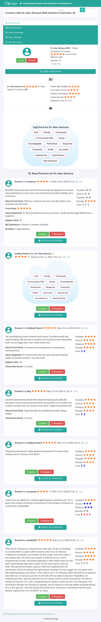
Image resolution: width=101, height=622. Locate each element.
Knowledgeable (34, 144)
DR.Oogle (7, 614)
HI (31, 614)
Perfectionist (52, 144)
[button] (93, 10)
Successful (63, 149)
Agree (43, 234)
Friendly (46, 132)
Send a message (51, 71)
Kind (36, 132)
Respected (67, 144)
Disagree (58, 234)
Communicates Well (44, 138)
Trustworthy (37, 149)
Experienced (41, 155)
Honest (62, 138)
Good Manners (58, 155)
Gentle (50, 149)
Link (80, 182)
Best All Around (50, 161)
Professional (60, 132)
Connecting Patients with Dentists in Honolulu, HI (47, 3)
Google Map (55, 64)
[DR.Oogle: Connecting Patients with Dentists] (9, 3)
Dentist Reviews (21, 614)
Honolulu (38, 614)
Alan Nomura (49, 614)
